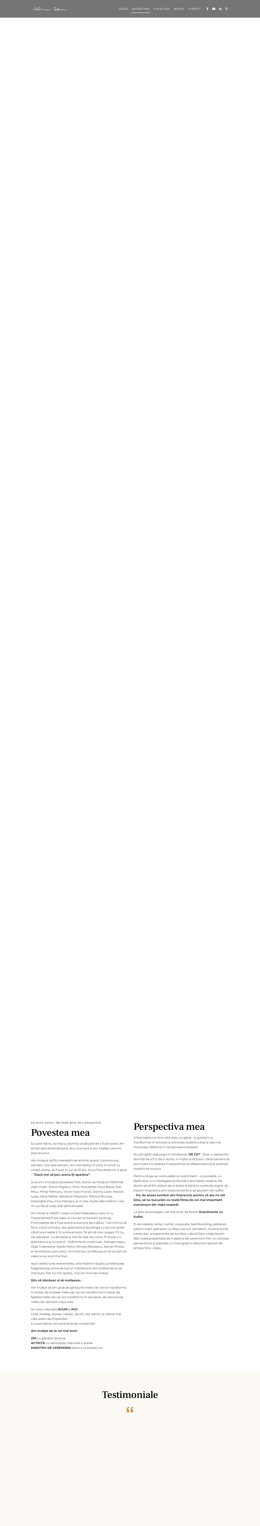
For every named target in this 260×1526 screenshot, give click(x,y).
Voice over (161, 8)
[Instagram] (226, 9)
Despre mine (140, 8)
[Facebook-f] (207, 9)
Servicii (179, 8)
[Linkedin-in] (220, 9)
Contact (194, 8)
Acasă (123, 8)
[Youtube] (214, 9)
